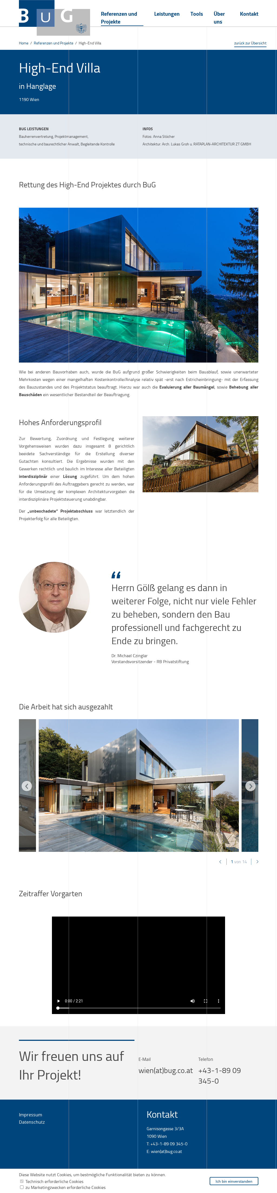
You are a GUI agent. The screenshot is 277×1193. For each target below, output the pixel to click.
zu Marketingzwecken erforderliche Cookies (65, 1187)
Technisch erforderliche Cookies (54, 1181)
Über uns (219, 17)
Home (23, 42)
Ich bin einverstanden (234, 1181)
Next (250, 786)
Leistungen (167, 14)
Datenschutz (32, 1122)
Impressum (30, 1115)
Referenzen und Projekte (119, 17)
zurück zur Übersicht (250, 42)
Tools (196, 14)
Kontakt (249, 14)
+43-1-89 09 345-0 (168, 1144)
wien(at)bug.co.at (165, 1070)
